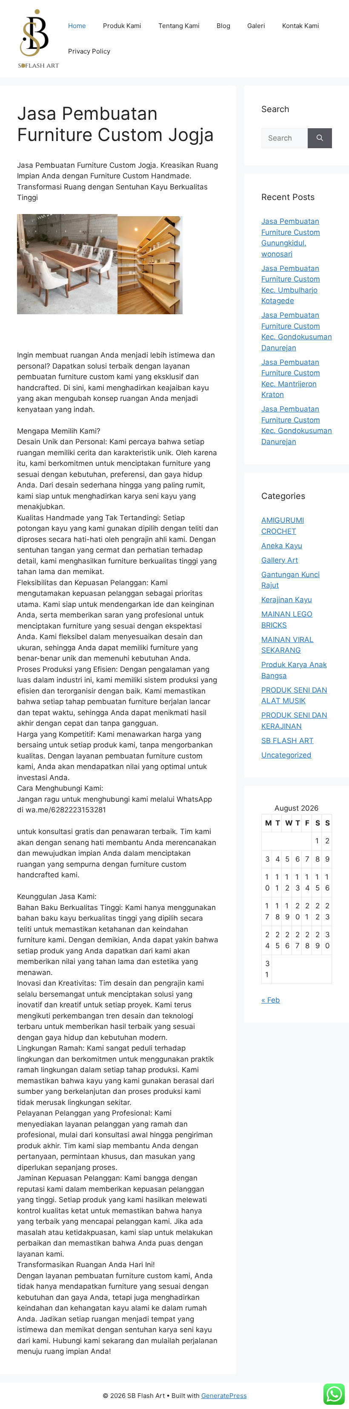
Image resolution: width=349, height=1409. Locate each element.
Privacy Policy (89, 51)
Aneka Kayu (281, 545)
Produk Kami (122, 26)
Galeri (256, 26)
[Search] (320, 138)
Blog (223, 26)
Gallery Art (279, 560)
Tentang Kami (179, 26)
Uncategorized (286, 755)
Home (77, 26)
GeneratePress (224, 1396)
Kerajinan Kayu (286, 599)
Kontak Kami (300, 26)
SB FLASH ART (287, 740)
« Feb (270, 1000)
